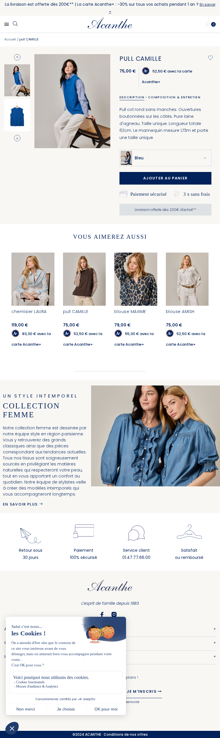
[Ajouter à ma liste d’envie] (210, 58)
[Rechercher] (15, 24)
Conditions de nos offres (126, 734)
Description (131, 97)
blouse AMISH (180, 311)
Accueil (10, 39)
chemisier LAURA (29, 311)
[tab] (133, 97)
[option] (17, 80)
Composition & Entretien (174, 97)
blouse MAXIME (130, 311)
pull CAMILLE (76, 311)
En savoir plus (20, 504)
